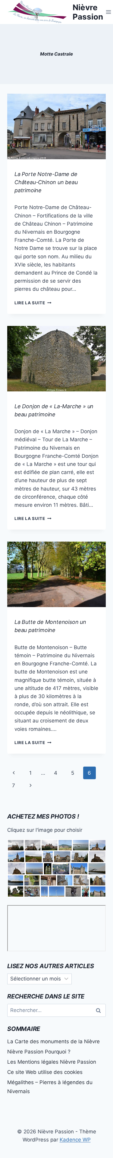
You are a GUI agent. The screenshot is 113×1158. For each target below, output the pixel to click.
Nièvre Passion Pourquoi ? (39, 1052)
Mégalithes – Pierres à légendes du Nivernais (50, 1087)
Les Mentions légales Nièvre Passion (51, 1062)
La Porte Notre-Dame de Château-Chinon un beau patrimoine (46, 182)
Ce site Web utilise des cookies (45, 1072)
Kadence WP (75, 1140)
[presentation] (56, 126)
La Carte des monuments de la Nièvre (53, 1041)
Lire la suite (32, 302)
